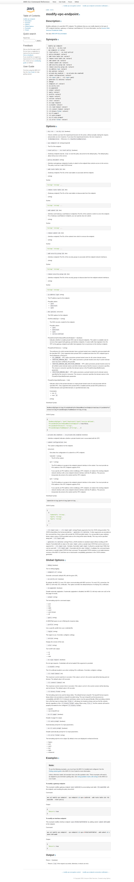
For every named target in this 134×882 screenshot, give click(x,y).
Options (27, 24)
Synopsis (27, 22)
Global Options (29, 26)
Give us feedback (28, 55)
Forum (70, 2)
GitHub (77, 2)
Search (38, 40)
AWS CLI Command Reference (36, 2)
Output (27, 30)
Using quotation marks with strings (87, 776)
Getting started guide (55, 771)
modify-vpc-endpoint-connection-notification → (96, 6)
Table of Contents (31, 15)
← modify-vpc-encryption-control (71, 6)
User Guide (62, 2)
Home (54, 2)
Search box (26, 38)
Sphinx (108, 878)
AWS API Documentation (59, 33)
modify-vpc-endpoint (29, 19)
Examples (28, 28)
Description (28, 21)
